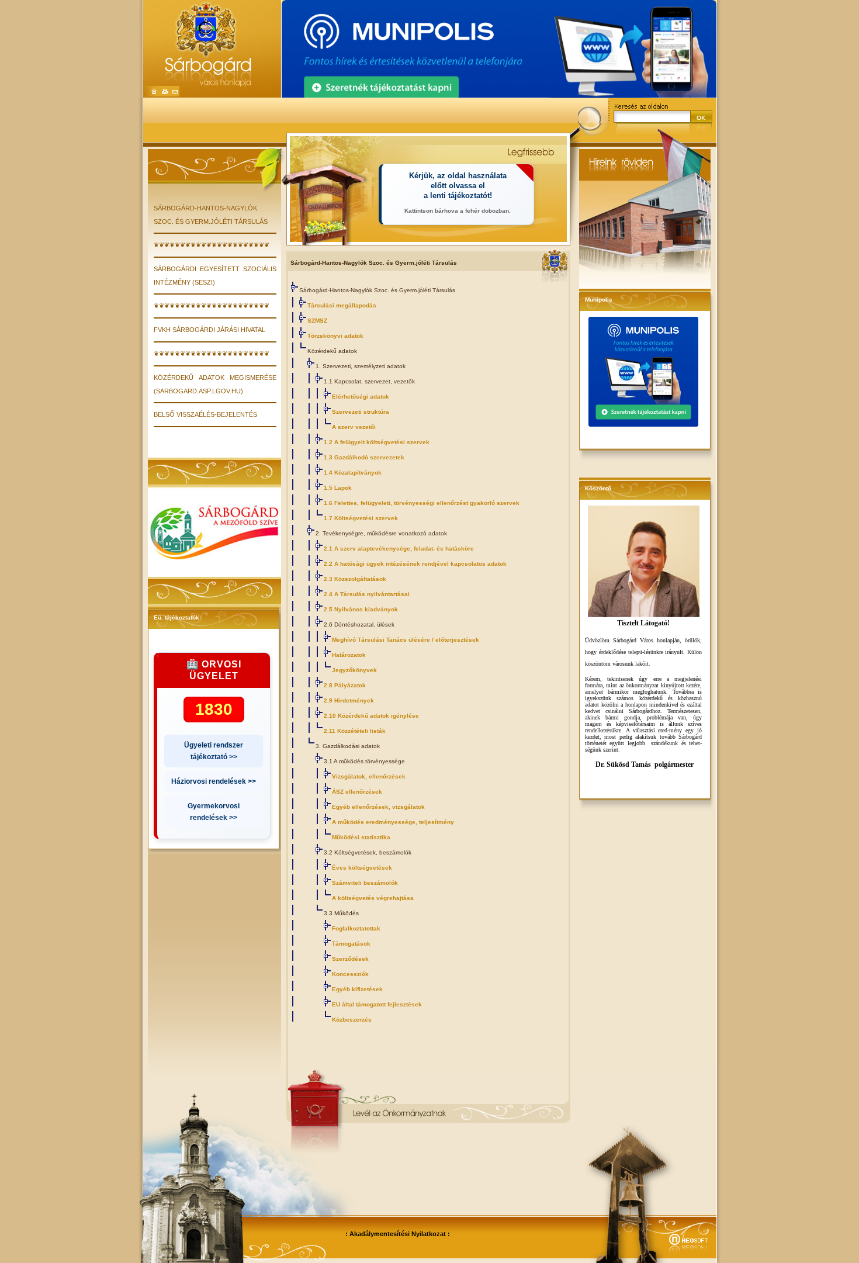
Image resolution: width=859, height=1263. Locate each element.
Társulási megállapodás (341, 305)
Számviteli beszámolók (365, 883)
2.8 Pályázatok (345, 685)
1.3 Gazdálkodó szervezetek (364, 457)
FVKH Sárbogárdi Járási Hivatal (209, 329)
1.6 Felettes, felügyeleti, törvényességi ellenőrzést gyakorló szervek (421, 503)
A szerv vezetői (354, 427)
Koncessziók (350, 974)
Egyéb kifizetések (357, 989)
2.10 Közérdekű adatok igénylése (371, 715)
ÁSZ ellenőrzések (357, 791)
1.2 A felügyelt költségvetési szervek (377, 442)
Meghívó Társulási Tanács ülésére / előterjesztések (405, 639)
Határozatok (349, 655)
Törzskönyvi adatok (335, 336)
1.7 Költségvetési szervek (361, 518)
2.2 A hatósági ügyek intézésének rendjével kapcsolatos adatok (415, 563)
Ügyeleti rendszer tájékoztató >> (213, 751)
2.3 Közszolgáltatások (355, 579)
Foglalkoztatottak (356, 928)
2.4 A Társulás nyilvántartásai (367, 594)
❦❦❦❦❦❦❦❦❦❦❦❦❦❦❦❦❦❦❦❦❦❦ (211, 244)
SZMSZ (317, 320)
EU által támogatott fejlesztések (377, 1004)
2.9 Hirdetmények (349, 700)
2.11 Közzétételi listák (355, 731)
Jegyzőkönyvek (354, 670)
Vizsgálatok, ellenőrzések (369, 776)
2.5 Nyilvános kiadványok (361, 609)
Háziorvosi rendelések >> (213, 781)
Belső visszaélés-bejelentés (205, 414)
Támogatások (351, 943)
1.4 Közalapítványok (353, 472)
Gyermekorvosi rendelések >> (214, 812)
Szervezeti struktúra (360, 412)
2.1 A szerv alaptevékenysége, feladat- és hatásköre (399, 548)
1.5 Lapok (338, 488)
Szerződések (350, 959)
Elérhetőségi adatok (360, 396)
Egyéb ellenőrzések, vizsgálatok (378, 807)
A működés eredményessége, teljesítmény (393, 822)
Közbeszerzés (352, 1019)
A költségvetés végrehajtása (373, 898)
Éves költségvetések (362, 867)
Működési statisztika (361, 837)
